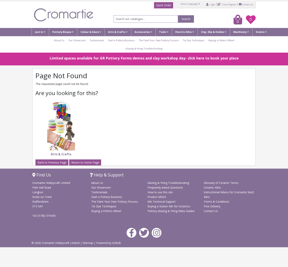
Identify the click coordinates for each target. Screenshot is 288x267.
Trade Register (229, 4)
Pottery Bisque (62, 32)
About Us (59, 40)
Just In (39, 32)
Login (212, 4)
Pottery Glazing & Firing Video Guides (171, 211)
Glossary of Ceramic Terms (221, 183)
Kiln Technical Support (162, 201)
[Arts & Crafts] (61, 125)
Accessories (142, 32)
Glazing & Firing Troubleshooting (144, 48)
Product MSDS (157, 197)
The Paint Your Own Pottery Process (159, 40)
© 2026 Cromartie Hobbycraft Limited (56, 243)
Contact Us (247, 4)
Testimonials (97, 40)
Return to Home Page (85, 162)
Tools (163, 32)
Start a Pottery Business (121, 40)
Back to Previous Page (52, 162)
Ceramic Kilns (212, 187)
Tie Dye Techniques (194, 40)
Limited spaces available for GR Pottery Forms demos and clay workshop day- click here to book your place (144, 58)
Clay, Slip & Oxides (213, 32)
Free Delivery (212, 206)
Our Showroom (77, 40)
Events (260, 32)
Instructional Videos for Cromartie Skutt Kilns (229, 194)
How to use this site (160, 192)
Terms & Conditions (216, 201)
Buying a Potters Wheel (221, 40)
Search (186, 19)
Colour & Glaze (90, 32)
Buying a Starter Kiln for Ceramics (169, 206)
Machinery (240, 32)
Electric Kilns (183, 32)
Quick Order (163, 5)
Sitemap (88, 243)
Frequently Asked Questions (165, 187)
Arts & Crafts (117, 32)
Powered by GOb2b (108, 243)
